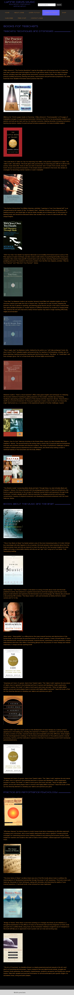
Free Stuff (22, 18)
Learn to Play (34, 12)
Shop (64, 12)
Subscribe (9, 18)
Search (59, 5)
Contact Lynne (37, 18)
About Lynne (19, 12)
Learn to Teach (51, 12)
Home (7, 12)
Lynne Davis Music (19, 2)
